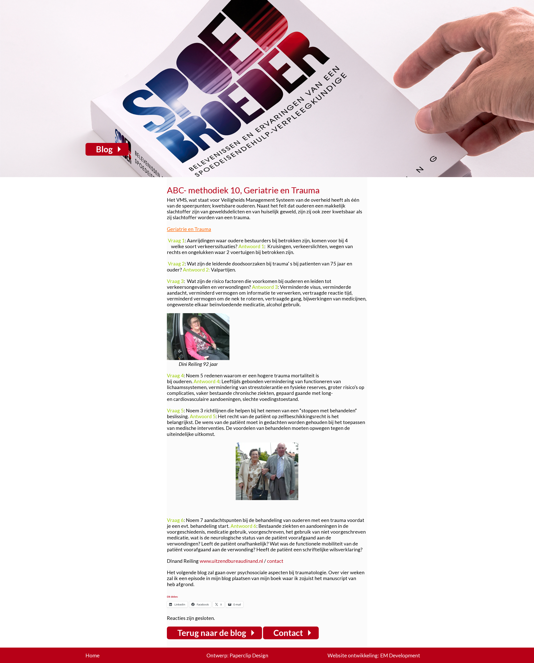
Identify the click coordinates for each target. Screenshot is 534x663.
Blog (104, 149)
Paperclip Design (249, 655)
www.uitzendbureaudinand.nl (231, 561)
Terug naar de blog (211, 633)
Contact (288, 633)
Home (92, 655)
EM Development (400, 655)
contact (275, 561)
